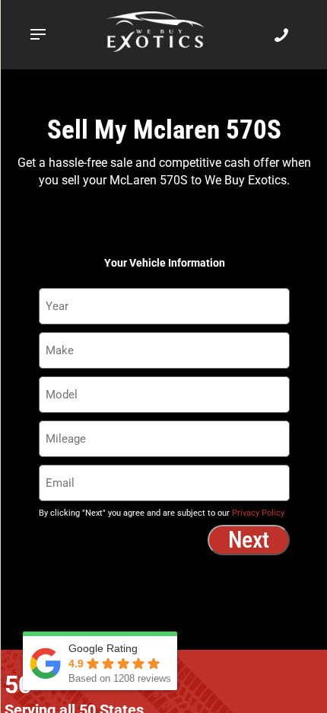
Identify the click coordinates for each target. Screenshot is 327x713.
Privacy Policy (258, 513)
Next (248, 539)
